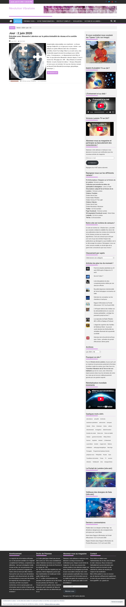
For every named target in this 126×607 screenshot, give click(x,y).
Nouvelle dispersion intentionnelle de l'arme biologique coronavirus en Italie (104, 291)
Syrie (109, 454)
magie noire (103, 444)
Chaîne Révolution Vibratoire (94, 206)
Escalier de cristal (91, 433)
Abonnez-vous (69, 591)
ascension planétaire (91, 422)
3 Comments (43, 81)
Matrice (110, 444)
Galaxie (88, 436)
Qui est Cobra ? (98, 276)
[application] (101, 105)
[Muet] (110, 112)
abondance (89, 419)
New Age (109, 447)
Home (18, 28)
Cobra (105, 426)
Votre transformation (45, 21)
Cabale (88, 426)
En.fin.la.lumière (96, 217)
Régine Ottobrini (91, 541)
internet (100, 440)
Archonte (102, 419)
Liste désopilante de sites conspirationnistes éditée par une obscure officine (104, 283)
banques (109, 422)
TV (105, 458)
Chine (93, 426)
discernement (90, 429)
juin (27, 28)
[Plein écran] (113, 112)
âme (101, 462)
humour (88, 440)
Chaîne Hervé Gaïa (91, 195)
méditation (89, 447)
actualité (96, 419)
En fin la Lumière (98, 215)
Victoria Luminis (98, 182)
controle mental (26, 81)
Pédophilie (33, 81)
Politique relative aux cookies (52, 604)
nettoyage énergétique (100, 447)
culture (110, 426)
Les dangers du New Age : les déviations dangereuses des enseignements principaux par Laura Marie (99, 530)
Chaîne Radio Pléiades (92, 198)
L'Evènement (107, 440)
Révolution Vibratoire (22, 8)
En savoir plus (52, 72)
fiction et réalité (109, 433)
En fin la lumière (96, 209)
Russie (105, 454)
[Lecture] (88, 112)
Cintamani (99, 426)
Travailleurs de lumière (92, 458)
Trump (101, 458)
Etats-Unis (100, 433)
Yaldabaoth (96, 462)
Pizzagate (89, 451)
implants (94, 440)
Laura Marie (89, 444)
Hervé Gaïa (22, 41)
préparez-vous (90, 454)
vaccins (110, 458)
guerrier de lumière (97, 436)
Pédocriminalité (15, 81)
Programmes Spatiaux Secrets (101, 451)
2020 (23, 28)
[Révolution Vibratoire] (10, 21)
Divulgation (77, 21)
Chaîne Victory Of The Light (94, 200)
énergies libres (108, 462)
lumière (96, 444)
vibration (88, 462)
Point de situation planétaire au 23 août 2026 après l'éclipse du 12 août (104, 270)
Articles (18, 21)
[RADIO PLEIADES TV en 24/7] (101, 88)
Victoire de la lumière (92, 21)
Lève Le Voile (107, 186)
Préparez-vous (29, 21)
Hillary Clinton (107, 436)
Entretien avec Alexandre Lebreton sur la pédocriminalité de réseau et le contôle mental (43, 37)
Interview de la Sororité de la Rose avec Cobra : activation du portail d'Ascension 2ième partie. (104, 339)
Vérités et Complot (63, 21)
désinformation (107, 429)
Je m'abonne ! (92, 163)
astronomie (102, 422)
